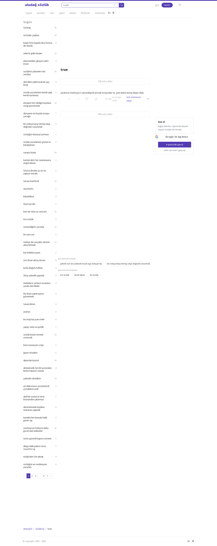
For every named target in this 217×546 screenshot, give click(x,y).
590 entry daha (105, 114)
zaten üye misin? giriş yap (175, 150)
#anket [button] (72, 12)
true (64, 69)
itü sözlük (94, 275)
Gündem (41, 12)
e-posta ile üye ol (174, 144)
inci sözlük (64, 275)
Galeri (62, 12)
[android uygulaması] (110, 13)
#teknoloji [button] (100, 12)
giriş (157, 5)
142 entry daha (105, 81)
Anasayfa (27, 528)
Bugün (29, 12)
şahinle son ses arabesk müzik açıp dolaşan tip (81, 263)
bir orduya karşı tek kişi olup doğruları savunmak (128, 263)
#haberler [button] (85, 12)
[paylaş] (96, 99)
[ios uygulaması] (113, 13)
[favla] (86, 99)
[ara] (121, 5)
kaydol (167, 5)
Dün (52, 12)
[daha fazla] (180, 5)
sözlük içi (39, 528)
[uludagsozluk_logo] (37, 5)
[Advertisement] (126, 40)
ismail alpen (79, 275)
